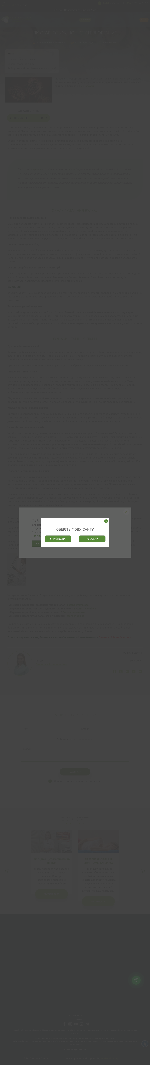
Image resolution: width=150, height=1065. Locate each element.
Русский (92, 539)
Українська (57, 539)
